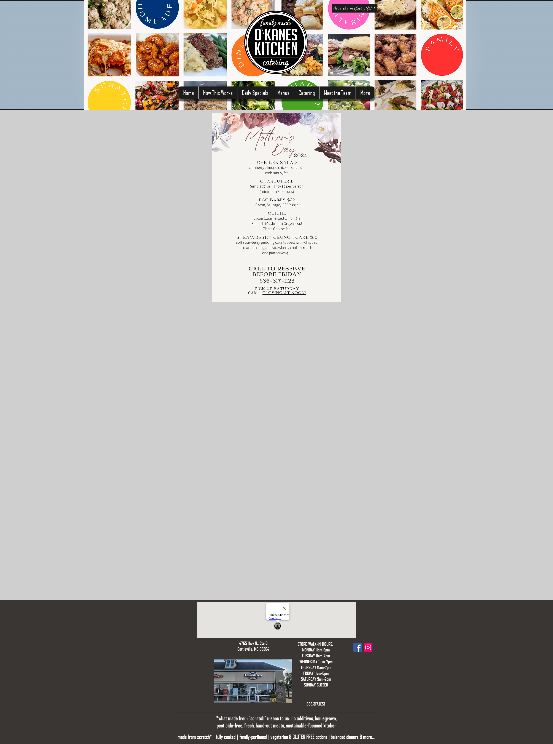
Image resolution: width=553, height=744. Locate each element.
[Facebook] (357, 647)
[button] (283, 92)
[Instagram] (368, 647)
